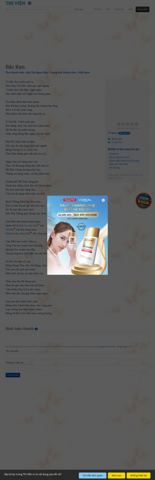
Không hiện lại (138, 475)
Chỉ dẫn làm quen (93, 475)
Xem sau (116, 475)
